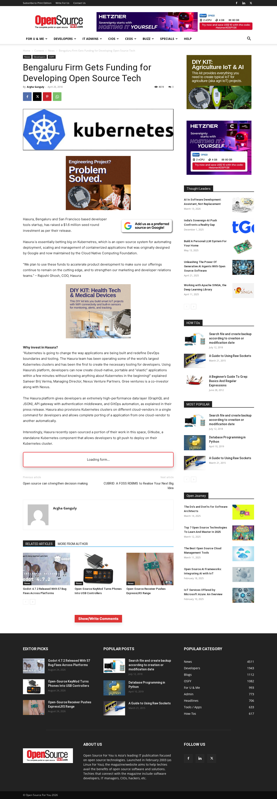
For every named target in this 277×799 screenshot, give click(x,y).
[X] (251, 3)
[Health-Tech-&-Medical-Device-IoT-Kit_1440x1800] (98, 342)
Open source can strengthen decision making (55, 483)
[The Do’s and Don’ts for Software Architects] (243, 512)
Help (188, 39)
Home (26, 50)
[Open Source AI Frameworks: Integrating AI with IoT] (243, 574)
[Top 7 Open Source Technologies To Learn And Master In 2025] (243, 532)
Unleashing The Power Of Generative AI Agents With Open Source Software (204, 266)
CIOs (111, 39)
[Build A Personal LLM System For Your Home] (243, 246)
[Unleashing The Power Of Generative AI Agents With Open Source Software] (243, 267)
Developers (63, 39)
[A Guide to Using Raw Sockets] (195, 361)
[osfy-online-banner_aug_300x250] (219, 173)
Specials (167, 39)
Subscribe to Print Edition (37, 3)
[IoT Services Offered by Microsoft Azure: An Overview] (243, 595)
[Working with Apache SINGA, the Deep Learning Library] (243, 290)
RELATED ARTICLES (39, 544)
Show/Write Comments (98, 618)
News (51, 50)
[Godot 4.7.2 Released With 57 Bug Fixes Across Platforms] (46, 569)
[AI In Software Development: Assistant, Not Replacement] (243, 205)
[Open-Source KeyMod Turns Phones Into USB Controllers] (98, 569)
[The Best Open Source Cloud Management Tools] (243, 553)
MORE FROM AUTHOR (73, 544)
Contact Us (79, 3)
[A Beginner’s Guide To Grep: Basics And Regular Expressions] (195, 379)
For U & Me (35, 39)
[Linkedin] (243, 3)
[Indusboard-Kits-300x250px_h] (219, 108)
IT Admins (90, 39)
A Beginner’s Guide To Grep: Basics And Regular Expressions (228, 381)
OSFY (51, 56)
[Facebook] (236, 3)
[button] (249, 39)
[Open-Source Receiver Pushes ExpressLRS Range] (150, 569)
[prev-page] (25, 602)
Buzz (146, 39)
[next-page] (32, 602)
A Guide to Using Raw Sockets (230, 356)
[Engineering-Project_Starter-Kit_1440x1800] (98, 209)
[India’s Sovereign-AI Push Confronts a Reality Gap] (243, 225)
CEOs (129, 39)
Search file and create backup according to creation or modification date (230, 338)
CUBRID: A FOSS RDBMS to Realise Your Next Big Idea (139, 485)
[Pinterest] (47, 96)
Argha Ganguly (35, 86)
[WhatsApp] (57, 96)
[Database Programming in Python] (195, 442)
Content (39, 50)
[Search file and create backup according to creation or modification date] (195, 339)
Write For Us (62, 3)
